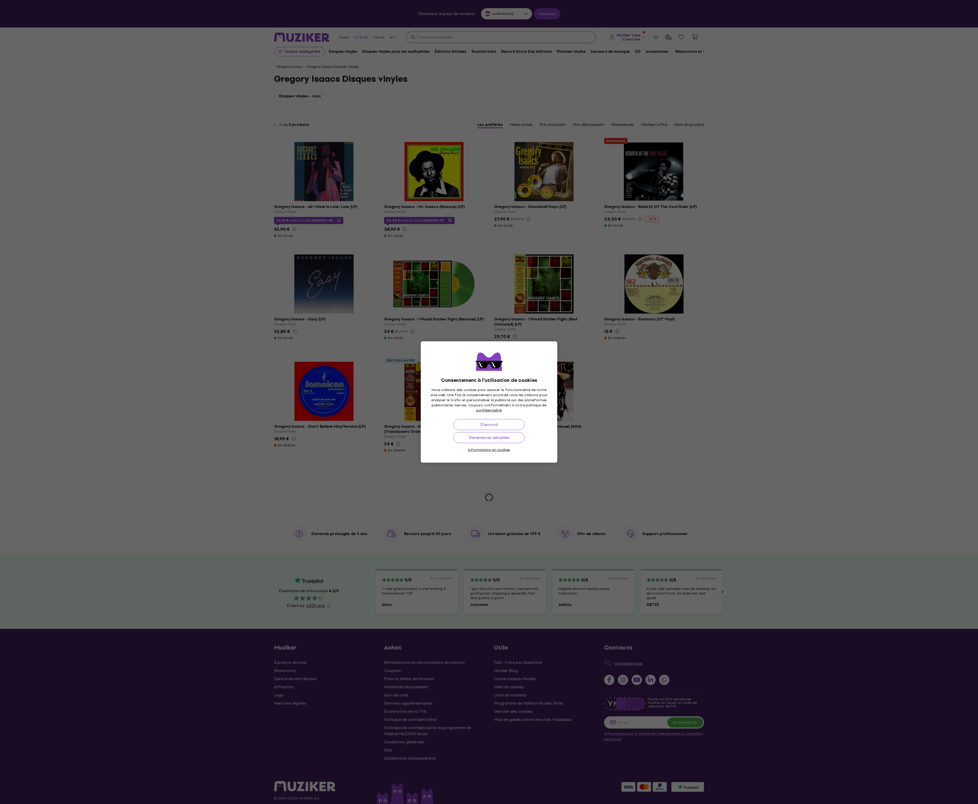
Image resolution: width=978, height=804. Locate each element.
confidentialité (488, 410)
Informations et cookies (489, 449)
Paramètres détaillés (489, 437)
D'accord (489, 424)
